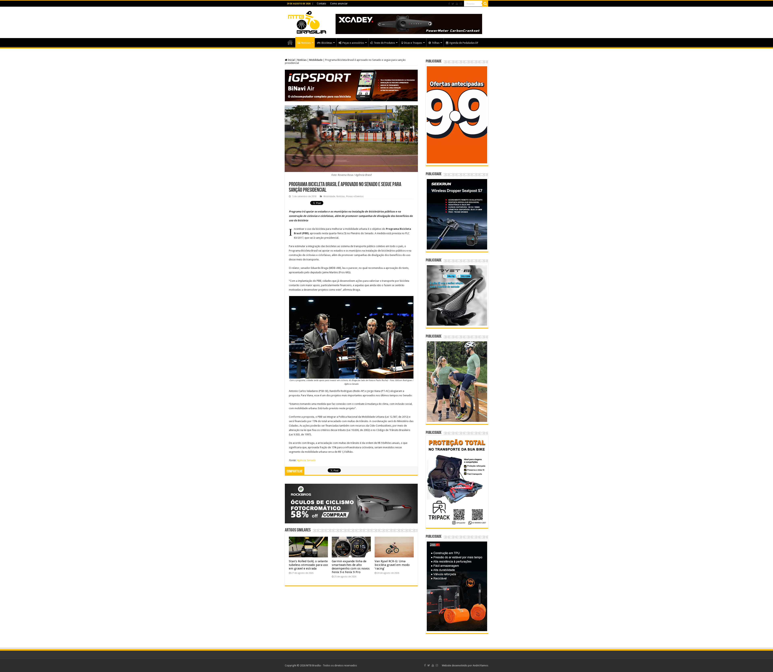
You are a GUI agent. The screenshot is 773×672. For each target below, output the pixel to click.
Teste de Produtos (384, 42)
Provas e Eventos (355, 196)
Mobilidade (315, 59)
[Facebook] (449, 3)
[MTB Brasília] (307, 21)
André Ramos (480, 665)
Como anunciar (339, 3)
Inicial (291, 59)
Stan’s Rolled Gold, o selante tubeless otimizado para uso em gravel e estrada (308, 564)
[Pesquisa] (485, 4)
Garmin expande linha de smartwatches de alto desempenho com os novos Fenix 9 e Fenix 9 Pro (351, 566)
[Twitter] (453, 3)
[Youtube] (457, 3)
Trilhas (435, 42)
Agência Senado (306, 460)
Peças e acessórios (353, 42)
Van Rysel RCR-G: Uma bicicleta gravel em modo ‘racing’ (392, 564)
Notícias (306, 42)
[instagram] (461, 3)
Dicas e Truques (413, 42)
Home (290, 42)
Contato (321, 3)
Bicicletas (326, 42)
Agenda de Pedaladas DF (463, 42)
